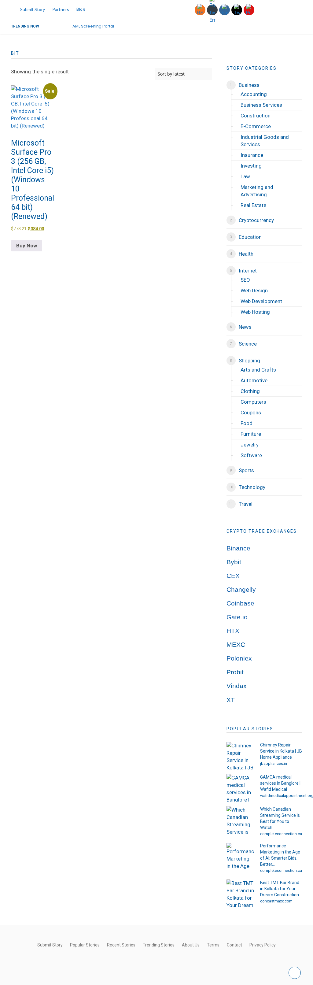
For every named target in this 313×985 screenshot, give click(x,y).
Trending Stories (159, 945)
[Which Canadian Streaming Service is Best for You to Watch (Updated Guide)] (240, 820)
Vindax (236, 686)
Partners (60, 9)
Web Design (254, 290)
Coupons (251, 412)
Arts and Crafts (258, 370)
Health (246, 254)
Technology (252, 487)
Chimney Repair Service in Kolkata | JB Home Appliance (281, 751)
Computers (253, 402)
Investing (251, 166)
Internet (248, 271)
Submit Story (32, 9)
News (245, 327)
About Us (191, 945)
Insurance (252, 155)
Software (251, 455)
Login (266, 9)
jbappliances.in (273, 763)
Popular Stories (85, 945)
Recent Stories (121, 945)
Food (246, 423)
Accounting (254, 94)
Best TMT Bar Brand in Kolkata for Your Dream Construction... (281, 888)
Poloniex (239, 658)
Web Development (261, 301)
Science (248, 344)
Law (245, 176)
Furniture (251, 434)
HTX (232, 631)
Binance (238, 548)
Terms (213, 945)
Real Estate (253, 205)
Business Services (261, 105)
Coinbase (240, 603)
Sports (246, 470)
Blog (80, 9)
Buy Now (26, 246)
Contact (234, 945)
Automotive (254, 380)
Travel (245, 504)
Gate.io (237, 617)
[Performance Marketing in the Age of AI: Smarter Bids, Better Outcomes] (240, 856)
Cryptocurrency (256, 220)
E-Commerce (256, 126)
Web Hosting (255, 312)
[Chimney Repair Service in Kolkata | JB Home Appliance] (240, 755)
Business (249, 85)
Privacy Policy (262, 945)
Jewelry (250, 445)
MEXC (235, 644)
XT (230, 700)
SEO (245, 280)
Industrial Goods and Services (265, 140)
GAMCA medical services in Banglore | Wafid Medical (280, 783)
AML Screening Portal (93, 26)
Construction (256, 116)
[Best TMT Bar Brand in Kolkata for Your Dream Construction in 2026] (240, 893)
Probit (235, 672)
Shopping (249, 360)
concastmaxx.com (276, 901)
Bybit (233, 562)
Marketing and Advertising (257, 191)
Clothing (250, 391)
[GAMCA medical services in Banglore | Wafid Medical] (240, 788)
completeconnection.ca (281, 833)
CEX (233, 576)
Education (250, 237)
